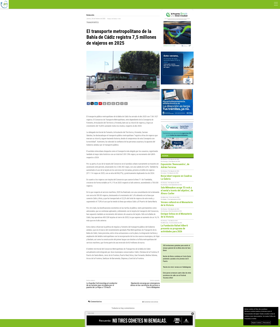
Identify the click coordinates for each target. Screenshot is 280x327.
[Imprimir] (104, 103)
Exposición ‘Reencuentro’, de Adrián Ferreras (175, 166)
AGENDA (165, 156)
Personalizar (266, 322)
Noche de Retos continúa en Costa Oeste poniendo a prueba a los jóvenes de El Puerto (177, 258)
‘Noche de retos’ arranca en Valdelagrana (177, 267)
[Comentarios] (118, 103)
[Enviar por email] (109, 103)
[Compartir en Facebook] (88, 103)
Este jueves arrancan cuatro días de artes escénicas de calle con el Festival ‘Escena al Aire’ (177, 275)
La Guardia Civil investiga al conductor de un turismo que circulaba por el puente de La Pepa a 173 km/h (101, 285)
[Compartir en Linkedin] (96, 103)
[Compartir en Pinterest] (100, 103)
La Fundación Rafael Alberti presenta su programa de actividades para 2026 (174, 228)
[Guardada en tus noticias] (113, 103)
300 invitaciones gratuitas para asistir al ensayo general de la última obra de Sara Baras (176, 247)
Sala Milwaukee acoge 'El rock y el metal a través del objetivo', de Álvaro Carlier (177, 190)
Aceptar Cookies (256, 322)
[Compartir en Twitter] (92, 103)
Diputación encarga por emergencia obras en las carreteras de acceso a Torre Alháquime (145, 285)
